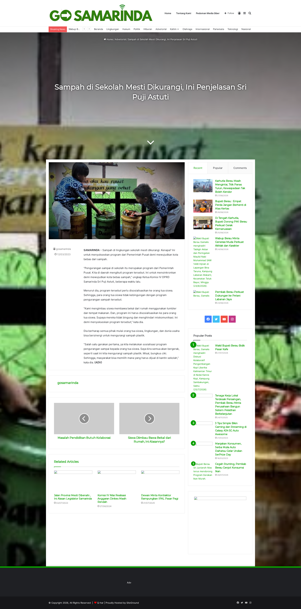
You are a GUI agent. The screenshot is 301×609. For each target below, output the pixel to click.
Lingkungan (112, 29)
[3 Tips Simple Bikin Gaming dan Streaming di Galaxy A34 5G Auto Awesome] (203, 428)
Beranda (98, 29)
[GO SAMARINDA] (101, 13)
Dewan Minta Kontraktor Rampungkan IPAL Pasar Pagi (159, 497)
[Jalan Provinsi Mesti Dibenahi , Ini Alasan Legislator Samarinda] (73, 481)
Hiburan (148, 29)
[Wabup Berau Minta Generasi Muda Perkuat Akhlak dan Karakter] (203, 262)
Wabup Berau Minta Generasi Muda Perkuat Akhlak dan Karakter (229, 242)
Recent (198, 168)
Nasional (246, 29)
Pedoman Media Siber (207, 13)
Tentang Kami (183, 13)
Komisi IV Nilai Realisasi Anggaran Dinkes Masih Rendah (112, 498)
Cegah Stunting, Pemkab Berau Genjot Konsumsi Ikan (230, 467)
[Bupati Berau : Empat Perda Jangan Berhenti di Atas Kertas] (203, 206)
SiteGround (132, 602)
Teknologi (232, 29)
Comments (240, 168)
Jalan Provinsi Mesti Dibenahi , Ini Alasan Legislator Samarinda (73, 497)
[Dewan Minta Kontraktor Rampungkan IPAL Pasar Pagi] (160, 481)
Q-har (100, 602)
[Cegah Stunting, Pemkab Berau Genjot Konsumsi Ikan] (203, 471)
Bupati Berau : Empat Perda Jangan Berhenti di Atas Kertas (230, 205)
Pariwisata (218, 29)
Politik (137, 29)
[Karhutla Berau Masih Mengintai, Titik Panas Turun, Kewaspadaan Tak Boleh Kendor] (203, 185)
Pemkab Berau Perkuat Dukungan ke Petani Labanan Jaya (229, 295)
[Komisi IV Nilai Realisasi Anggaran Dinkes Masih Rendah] (117, 481)
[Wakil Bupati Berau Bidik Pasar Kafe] (203, 367)
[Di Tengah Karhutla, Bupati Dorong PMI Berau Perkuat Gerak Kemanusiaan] (203, 222)
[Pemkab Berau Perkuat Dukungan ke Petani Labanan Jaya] (203, 296)
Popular (218, 168)
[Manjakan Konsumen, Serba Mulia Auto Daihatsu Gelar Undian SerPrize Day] (203, 448)
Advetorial (161, 29)
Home (168, 13)
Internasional (203, 29)
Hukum (126, 29)
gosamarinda (63, 248)
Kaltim (173, 29)
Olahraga (187, 29)
